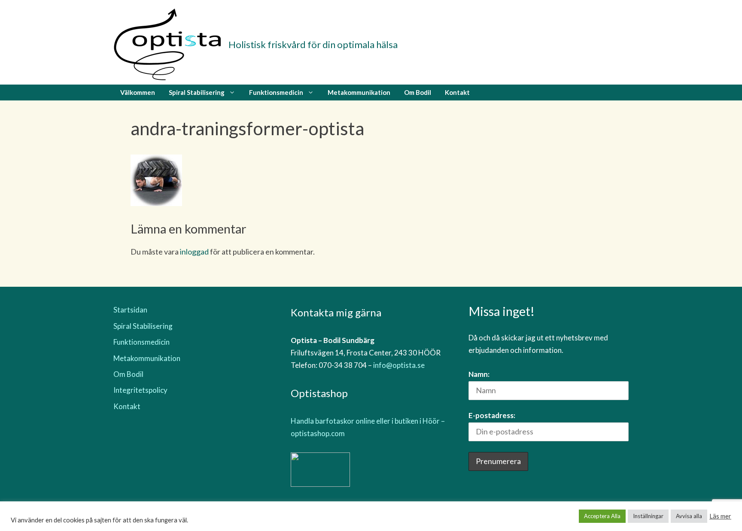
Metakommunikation (359, 92)
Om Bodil (417, 92)
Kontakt (457, 92)
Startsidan (130, 309)
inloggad (194, 251)
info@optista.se (399, 365)
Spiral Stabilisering (197, 92)
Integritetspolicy (140, 389)
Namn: (479, 374)
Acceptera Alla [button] (602, 516)
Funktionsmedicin (276, 92)
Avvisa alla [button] (689, 516)
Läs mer (720, 516)
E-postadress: (491, 415)
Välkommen (137, 92)
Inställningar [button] (648, 516)
